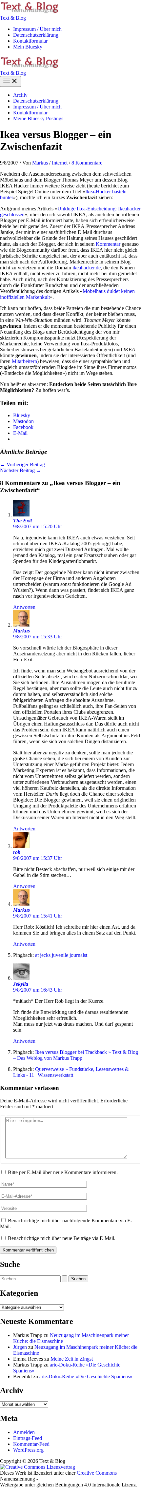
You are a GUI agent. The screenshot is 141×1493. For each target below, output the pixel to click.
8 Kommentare (86, 162)
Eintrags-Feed (27, 1438)
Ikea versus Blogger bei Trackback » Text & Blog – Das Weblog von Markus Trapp (75, 1055)
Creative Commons (97, 1473)
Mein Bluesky (27, 46)
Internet (60, 162)
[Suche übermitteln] (64, 1278)
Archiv (20, 95)
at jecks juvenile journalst (61, 955)
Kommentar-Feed (31, 1444)
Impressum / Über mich (37, 29)
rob (16, 852)
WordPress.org (28, 1450)
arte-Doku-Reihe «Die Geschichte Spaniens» (85, 1376)
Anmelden (24, 1432)
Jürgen (20, 1347)
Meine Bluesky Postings (38, 118)
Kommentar (108, 244)
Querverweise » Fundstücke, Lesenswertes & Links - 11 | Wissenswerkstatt (71, 1072)
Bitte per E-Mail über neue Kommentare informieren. (63, 1172)
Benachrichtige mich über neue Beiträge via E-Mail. (61, 1238)
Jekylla (20, 984)
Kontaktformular (30, 41)
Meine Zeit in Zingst (71, 1359)
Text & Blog (13, 18)
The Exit (22, 520)
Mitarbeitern (24, 361)
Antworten (24, 607)
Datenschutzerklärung (35, 35)
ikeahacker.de (86, 267)
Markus (21, 630)
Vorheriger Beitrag (22, 464)
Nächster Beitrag (20, 470)
